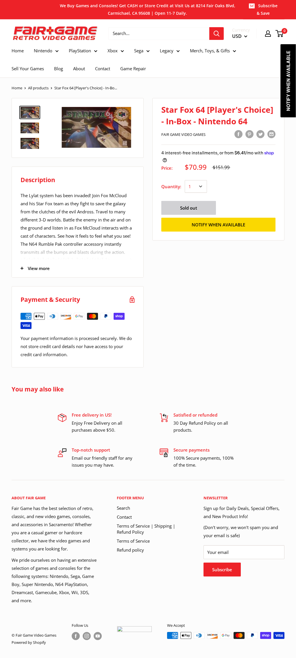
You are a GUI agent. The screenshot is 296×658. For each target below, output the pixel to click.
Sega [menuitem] (138, 50)
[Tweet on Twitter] (260, 134)
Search (123, 508)
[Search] (216, 33)
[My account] (268, 33)
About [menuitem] (79, 68)
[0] (279, 33)
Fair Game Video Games (183, 134)
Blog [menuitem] (58, 68)
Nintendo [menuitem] (43, 50)
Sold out (188, 208)
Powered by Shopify (29, 642)
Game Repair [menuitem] (133, 68)
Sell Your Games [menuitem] (28, 68)
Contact (124, 517)
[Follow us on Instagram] (87, 636)
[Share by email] (271, 134)
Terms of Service (133, 541)
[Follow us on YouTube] (98, 636)
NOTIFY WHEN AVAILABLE (218, 225)
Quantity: (171, 186)
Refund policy (130, 550)
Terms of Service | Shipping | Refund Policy (146, 529)
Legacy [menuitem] (166, 50)
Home (17, 87)
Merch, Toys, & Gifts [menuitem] (210, 50)
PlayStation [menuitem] (80, 50)
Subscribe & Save (267, 9)
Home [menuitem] (18, 50)
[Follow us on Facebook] (76, 636)
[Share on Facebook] (238, 134)
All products (38, 87)
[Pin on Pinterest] (249, 134)
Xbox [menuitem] (113, 50)
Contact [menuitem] (102, 68)
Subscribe (222, 569)
